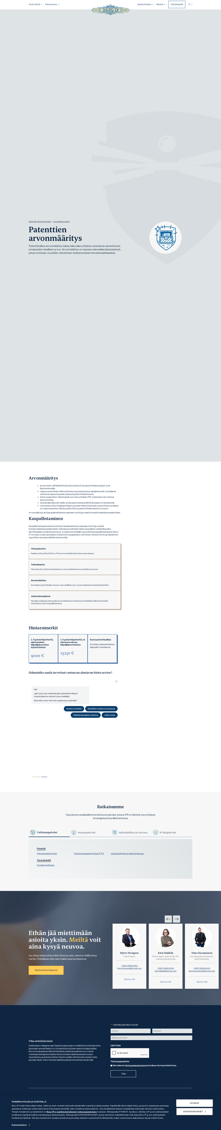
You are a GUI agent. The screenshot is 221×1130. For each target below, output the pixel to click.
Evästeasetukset (19, 1125)
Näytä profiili (129, 979)
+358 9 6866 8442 (165, 968)
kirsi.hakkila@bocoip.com (165, 971)
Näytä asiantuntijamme (46, 970)
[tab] (49, 832)
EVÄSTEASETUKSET (193, 1111)
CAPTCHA (115, 1045)
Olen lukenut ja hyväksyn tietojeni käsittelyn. (145, 1065)
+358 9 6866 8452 (129, 966)
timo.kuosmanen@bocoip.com (202, 971)
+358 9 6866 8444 (201, 968)
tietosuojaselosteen (135, 1065)
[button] (35, 4)
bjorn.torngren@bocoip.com (129, 968)
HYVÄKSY (194, 1103)
